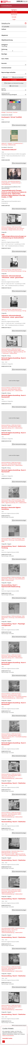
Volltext (3, 29)
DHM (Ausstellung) (6, 227)
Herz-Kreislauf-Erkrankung (14, 271)
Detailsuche (14, 12)
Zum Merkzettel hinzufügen (19, 125)
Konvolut (4, 63)
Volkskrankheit (13, 353)
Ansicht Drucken (14, 86)
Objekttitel (4, 35)
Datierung (4, 49)
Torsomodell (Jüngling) (20, 696)
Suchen (15, 80)
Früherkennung (12, 228)
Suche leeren (5, 77)
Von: (1, 51)
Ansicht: (3, 88)
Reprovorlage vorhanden (8, 72)
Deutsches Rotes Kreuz (17, 851)
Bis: (12, 51)
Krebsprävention (5, 183)
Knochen (15, 112)
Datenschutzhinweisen (8, 1035)
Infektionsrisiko (12, 145)
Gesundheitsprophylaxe (14, 181)
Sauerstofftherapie (6, 184)
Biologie (3, 112)
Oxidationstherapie (16, 183)
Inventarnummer (6, 67)
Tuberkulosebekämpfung (8, 698)
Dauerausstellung (5, 349)
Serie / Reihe (5, 58)
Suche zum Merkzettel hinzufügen (18, 77)
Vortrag (24, 271)
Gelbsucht (4, 143)
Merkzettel (14, 14)
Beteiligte (4, 54)
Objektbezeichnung (7, 40)
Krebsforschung (9, 580)
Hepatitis (10, 143)
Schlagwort (4, 44)
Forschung (9, 112)
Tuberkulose (5, 353)
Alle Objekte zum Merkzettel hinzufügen (15, 83)
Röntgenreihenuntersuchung (15, 229)
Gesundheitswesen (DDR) (14, 350)
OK (3, 1041)
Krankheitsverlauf (17, 143)
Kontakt (14, 17)
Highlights (14, 10)
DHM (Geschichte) (16, 227)
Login (14, 19)
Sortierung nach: (5, 93)
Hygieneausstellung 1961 (19, 352)
